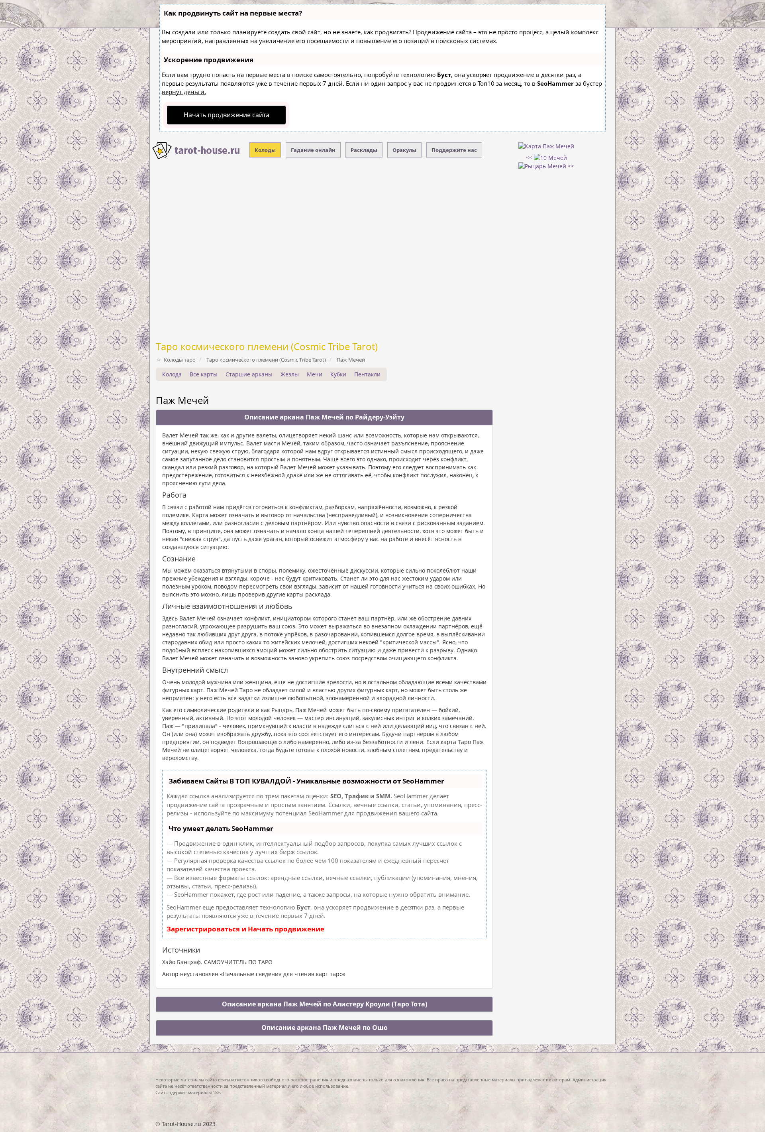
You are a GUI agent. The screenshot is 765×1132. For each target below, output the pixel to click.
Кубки (338, 374)
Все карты (204, 374)
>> (570, 165)
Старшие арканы (249, 374)
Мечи (314, 374)
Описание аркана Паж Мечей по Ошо (324, 1027)
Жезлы (289, 374)
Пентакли (367, 374)
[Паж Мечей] (546, 146)
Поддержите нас (454, 150)
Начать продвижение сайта (226, 114)
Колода (172, 374)
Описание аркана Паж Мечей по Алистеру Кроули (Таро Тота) (324, 1004)
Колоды (265, 150)
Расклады (364, 150)
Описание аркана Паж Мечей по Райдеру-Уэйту (324, 417)
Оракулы (404, 150)
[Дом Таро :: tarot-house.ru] (196, 151)
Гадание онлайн (313, 150)
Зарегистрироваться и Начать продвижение (245, 928)
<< (530, 157)
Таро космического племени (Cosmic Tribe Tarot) (267, 346)
